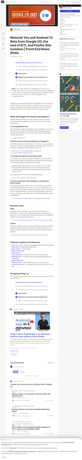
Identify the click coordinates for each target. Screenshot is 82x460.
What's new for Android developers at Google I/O (26, 151)
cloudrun (19, 397)
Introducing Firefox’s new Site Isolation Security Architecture (30, 235)
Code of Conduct (28, 375)
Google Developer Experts (29, 390)
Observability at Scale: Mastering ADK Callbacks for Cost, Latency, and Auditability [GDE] (31, 428)
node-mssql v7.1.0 (17, 254)
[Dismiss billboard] (79, 440)
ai (26, 397)
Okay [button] (3, 457)
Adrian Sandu (17, 29)
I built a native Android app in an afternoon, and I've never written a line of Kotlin (30, 335)
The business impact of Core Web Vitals (24, 178)
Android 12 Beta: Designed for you (22, 153)
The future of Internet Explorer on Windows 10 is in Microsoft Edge (32, 220)
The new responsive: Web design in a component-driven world (31, 198)
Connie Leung (17, 423)
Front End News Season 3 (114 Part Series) (28, 62)
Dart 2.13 (14, 245)
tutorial (18, 430)
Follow (69, 11)
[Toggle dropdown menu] (53, 309)
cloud (23, 397)
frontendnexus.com (34, 30)
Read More (13, 354)
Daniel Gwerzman (18, 390)
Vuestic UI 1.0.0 (17, 262)
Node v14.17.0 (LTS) (18, 251)
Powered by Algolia (43, 1)
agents (13, 413)
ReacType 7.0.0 (16, 256)
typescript (25, 430)
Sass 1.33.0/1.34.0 (17, 260)
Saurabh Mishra (18, 406)
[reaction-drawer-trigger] (3, 34)
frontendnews (14, 56)
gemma (14, 397)
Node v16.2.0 (16, 253)
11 (27, 433)
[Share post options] (3, 53)
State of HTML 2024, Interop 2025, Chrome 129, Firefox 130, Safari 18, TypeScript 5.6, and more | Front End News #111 (69, 66)
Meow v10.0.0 (16, 249)
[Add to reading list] (3, 44)
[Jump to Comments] (3, 39)
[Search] (6, 2)
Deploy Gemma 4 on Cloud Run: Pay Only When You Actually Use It (31, 395)
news (20, 56)
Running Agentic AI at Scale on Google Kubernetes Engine (31, 410)
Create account (75, 1)
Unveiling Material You (18, 138)
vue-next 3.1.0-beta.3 (18, 264)
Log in (67, 1)
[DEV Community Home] (2, 2)
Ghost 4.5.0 (15, 247)
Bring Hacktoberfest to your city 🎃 (68, 115)
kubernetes (25, 413)
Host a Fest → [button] (64, 127)
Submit (15, 371)
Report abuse (36, 375)
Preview (22, 371)
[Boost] (3, 48)
